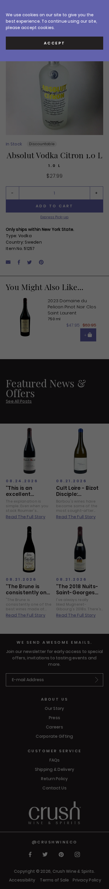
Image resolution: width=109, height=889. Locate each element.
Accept (54, 43)
